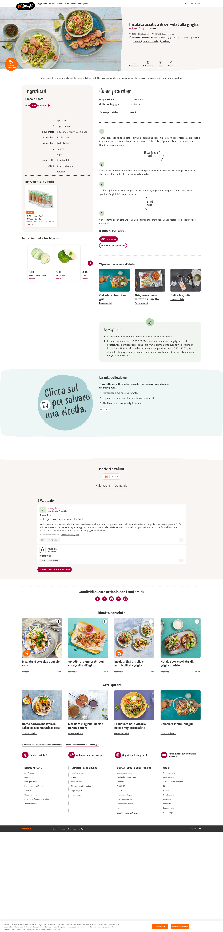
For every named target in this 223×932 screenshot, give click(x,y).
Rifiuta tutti (160, 926)
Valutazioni (103, 485)
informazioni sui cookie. (52, 929)
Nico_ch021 (54, 508)
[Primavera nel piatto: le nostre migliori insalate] (134, 712)
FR (195, 828)
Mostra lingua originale (70, 534)
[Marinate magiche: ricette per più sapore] (88, 712)
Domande (121, 485)
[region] (111, 926)
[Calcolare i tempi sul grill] (181, 712)
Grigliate (165, 41)
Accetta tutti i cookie (180, 926)
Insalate (136, 41)
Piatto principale (151, 41)
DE (190, 828)
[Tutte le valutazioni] (135, 28)
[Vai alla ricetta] (42, 646)
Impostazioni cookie (125, 803)
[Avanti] (90, 263)
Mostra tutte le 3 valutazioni (54, 569)
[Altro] (181, 540)
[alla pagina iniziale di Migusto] (25, 4)
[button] (42, 510)
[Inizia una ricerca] (186, 3)
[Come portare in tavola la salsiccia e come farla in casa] (42, 712)
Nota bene (49, 106)
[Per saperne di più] (114, 298)
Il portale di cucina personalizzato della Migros (42, 744)
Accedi (197, 3)
